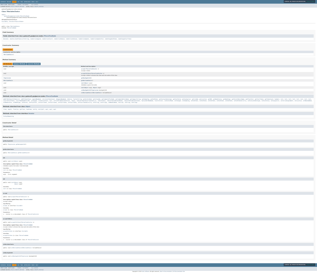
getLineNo (195, 99)
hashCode (29, 109)
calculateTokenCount (48, 99)
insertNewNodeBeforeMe (23, 100)
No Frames (25, 4)
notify (35, 109)
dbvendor (6, 39)
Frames (20, 4)
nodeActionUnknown (71, 39)
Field (12, 6)
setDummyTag (185, 100)
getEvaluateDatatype (165, 99)
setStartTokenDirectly (85, 102)
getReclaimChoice (86, 80)
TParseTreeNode (11, 28)
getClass (22, 109)
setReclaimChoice (86, 92)
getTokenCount (269, 99)
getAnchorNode (87, 99)
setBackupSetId (85, 90)
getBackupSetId (85, 78)
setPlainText (33, 102)
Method (22, 6)
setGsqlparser (275, 100)
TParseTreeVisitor (91, 69)
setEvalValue (265, 100)
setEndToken (194, 100)
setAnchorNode (168, 100)
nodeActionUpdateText (97, 39)
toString (127, 102)
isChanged (34, 100)
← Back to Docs (310, 1)
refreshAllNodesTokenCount (61, 100)
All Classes (34, 4)
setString (96, 102)
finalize (15, 109)
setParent (25, 102)
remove (73, 100)
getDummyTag (145, 99)
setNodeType (16, 102)
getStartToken (259, 99)
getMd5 (210, 99)
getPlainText (250, 99)
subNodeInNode (112, 102)
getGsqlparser (186, 99)
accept (83, 69)
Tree (21, 1)
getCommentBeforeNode (122, 99)
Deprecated (27, 1)
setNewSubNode (307, 100)
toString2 (134, 102)
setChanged (177, 100)
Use (18, 1)
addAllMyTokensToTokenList (11, 99)
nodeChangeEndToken (111, 39)
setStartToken (42, 102)
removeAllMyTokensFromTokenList (86, 100)
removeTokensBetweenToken (132, 100)
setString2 (103, 102)
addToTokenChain (26, 99)
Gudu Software (145, 271)
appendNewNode (36, 99)
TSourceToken (19, 21)
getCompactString (135, 99)
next (50, 100)
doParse (69, 99)
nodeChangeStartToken (124, 39)
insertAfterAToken (8, 100)
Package (9, 1)
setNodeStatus (7, 102)
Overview (3, 1)
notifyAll (41, 109)
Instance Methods (19, 64)
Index (33, 1)
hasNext (277, 99)
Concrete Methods (34, 64)
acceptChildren (85, 73)
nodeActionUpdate (84, 39)
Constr (17, 6)
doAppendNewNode (61, 99)
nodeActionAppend (35, 39)
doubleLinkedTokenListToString (19, 39)
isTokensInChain (43, 100)
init (82, 83)
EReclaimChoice (8, 80)
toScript (120, 102)
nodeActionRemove (59, 39)
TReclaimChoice (14, 26)
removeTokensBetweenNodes (115, 100)
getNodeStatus (217, 99)
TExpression (7, 78)
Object (3, 14)
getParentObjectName (238, 99)
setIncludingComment (287, 100)
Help (37, 1)
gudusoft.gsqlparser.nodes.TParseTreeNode (16, 16)
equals (10, 109)
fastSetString (77, 99)
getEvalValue (177, 99)
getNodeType (226, 99)
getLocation (203, 99)
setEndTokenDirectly (240, 100)
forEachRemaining (8, 116)
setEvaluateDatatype (254, 100)
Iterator (11, 21)
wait (46, 109)
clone (5, 109)
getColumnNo (96, 99)
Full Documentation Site (179, 271)
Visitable (5, 21)
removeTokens (102, 100)
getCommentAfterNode (108, 99)
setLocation (298, 100)
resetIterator (158, 100)
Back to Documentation (166, 271)
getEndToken (154, 99)
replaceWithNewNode (147, 100)
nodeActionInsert (47, 39)
